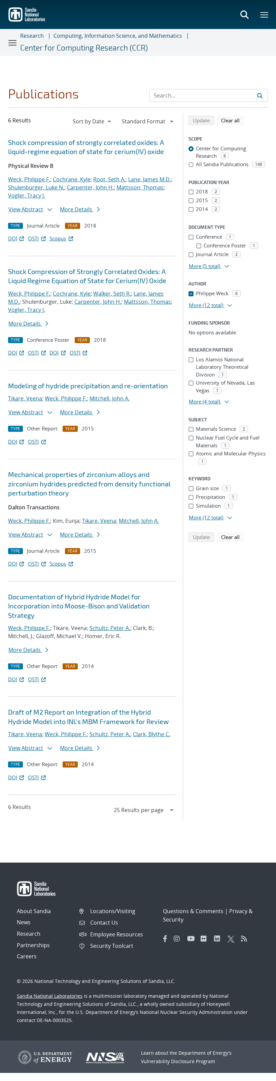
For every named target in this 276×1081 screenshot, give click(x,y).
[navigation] (92, 121)
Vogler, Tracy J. (26, 195)
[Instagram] (179, 939)
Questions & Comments (193, 911)
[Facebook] (165, 939)
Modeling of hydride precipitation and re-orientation (88, 386)
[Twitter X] (233, 939)
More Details (77, 209)
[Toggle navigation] (12, 42)
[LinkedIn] (219, 939)
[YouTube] (192, 939)
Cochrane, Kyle (72, 179)
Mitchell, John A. (110, 398)
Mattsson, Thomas (140, 187)
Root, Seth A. (109, 179)
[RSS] (246, 939)
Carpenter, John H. (90, 187)
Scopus (57, 238)
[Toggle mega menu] (264, 14)
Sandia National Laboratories (49, 996)
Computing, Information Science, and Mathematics (118, 35)
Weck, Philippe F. (29, 179)
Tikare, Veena (25, 398)
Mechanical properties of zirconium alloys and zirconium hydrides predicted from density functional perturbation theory (89, 483)
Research (32, 35)
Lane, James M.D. (149, 179)
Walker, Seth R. (112, 293)
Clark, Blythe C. (151, 734)
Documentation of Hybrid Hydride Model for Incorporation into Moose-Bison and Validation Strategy (79, 606)
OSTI (33, 238)
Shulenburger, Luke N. (36, 187)
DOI (12, 238)
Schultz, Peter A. (110, 628)
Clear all (232, 120)
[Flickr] (206, 939)
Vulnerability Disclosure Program (178, 1061)
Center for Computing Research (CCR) (84, 47)
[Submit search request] (260, 95)
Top (256, 1073)
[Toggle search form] (244, 14)
